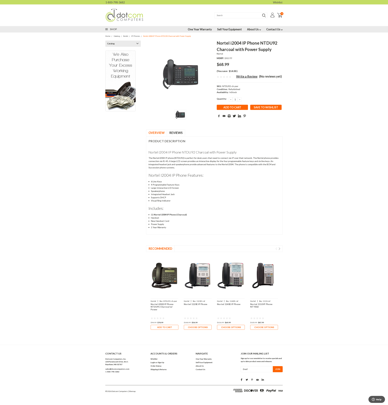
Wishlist (278, 2)
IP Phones (135, 36)
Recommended (160, 248)
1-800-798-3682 (115, 2)
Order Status (156, 366)
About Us (253, 29)
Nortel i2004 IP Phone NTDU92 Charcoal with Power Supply (167, 36)
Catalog (117, 36)
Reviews (176, 132)
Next (279, 249)
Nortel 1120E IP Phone (195, 304)
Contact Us (273, 29)
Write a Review (247, 76)
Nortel (125, 36)
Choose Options (198, 327)
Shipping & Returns (159, 369)
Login (153, 362)
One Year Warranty (200, 29)
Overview (157, 132)
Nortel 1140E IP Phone (228, 304)
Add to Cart (164, 327)
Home (107, 36)
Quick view (164, 275)
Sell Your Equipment (229, 29)
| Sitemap (131, 391)
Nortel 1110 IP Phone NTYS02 (261, 305)
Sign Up (161, 362)
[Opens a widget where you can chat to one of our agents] (376, 399)
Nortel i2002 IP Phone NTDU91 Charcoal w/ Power (162, 307)
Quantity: (222, 98)
